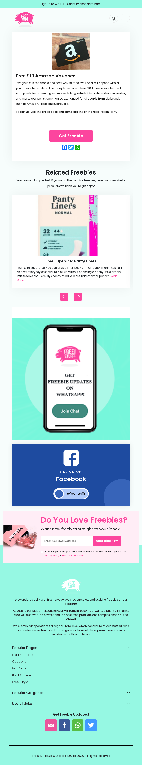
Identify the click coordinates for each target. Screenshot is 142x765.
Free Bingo (20, 682)
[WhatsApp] (71, 439)
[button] (78, 297)
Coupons (19, 662)
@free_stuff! (76, 494)
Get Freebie (71, 136)
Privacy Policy (52, 555)
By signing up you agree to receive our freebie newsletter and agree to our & (86, 553)
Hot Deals (19, 668)
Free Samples (22, 655)
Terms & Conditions (72, 555)
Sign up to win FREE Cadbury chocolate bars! (71, 4)
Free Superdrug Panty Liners (71, 261)
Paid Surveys (22, 675)
